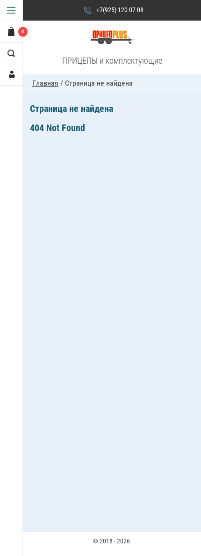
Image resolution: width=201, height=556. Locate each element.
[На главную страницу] (112, 37)
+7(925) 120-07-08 (120, 10)
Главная (45, 83)
